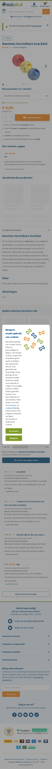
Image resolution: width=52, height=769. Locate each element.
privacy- (13, 405)
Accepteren (14, 431)
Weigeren (14, 438)
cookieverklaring (12, 408)
